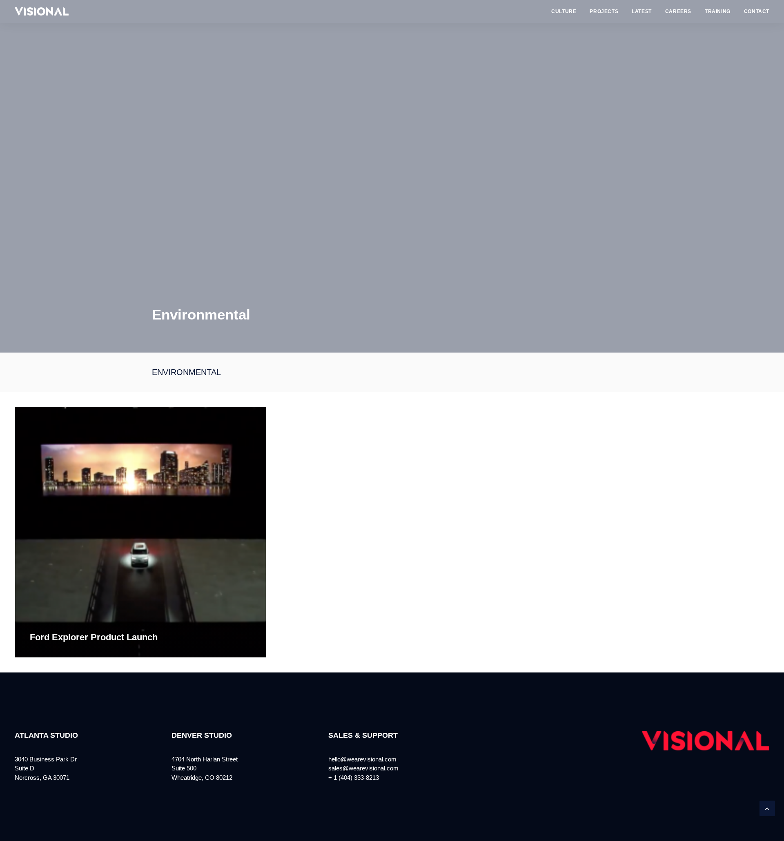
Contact (756, 11)
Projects (604, 11)
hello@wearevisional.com (362, 759)
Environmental (186, 372)
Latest (642, 11)
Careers (678, 11)
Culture (563, 11)
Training (718, 11)
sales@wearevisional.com (363, 768)
